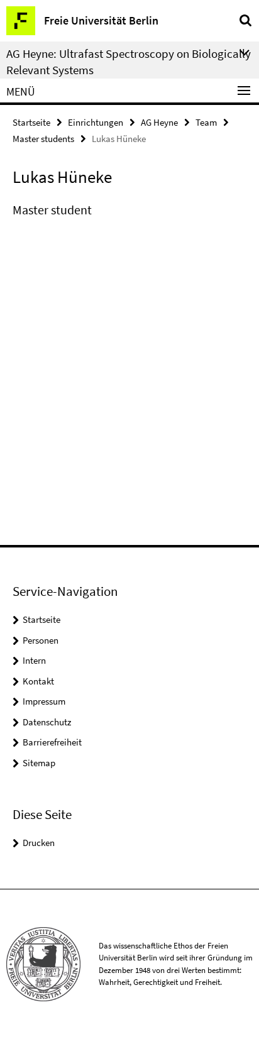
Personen (40, 640)
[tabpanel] (129, 210)
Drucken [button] (39, 843)
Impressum (44, 701)
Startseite (31, 122)
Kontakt (38, 681)
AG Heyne (159, 122)
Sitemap (39, 763)
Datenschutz (47, 722)
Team (206, 122)
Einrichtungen (95, 122)
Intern (34, 660)
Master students (43, 139)
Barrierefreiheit (52, 742)
